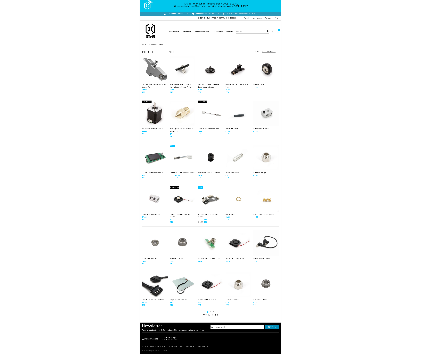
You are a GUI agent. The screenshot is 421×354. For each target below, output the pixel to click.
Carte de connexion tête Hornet (209, 258)
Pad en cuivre (230, 214)
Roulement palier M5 (149, 258)
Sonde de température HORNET (209, 128)
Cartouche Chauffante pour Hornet (182, 173)
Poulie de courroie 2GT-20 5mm (209, 173)
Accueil (144, 44)
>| (213, 311)
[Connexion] (273, 31)
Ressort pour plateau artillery (263, 214)
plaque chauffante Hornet (179, 300)
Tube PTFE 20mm (232, 128)
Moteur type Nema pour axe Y (152, 128)
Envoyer (272, 327)
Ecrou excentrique (260, 173)
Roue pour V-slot (259, 84)
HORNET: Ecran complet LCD (152, 173)
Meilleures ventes (269, 52)
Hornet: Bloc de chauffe (261, 128)
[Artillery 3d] (150, 31)
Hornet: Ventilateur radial (235, 258)
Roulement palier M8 (177, 258)
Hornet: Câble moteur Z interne (153, 300)
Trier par (257, 52)
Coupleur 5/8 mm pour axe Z (152, 214)
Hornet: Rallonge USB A (261, 258)
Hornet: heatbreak (232, 173)
